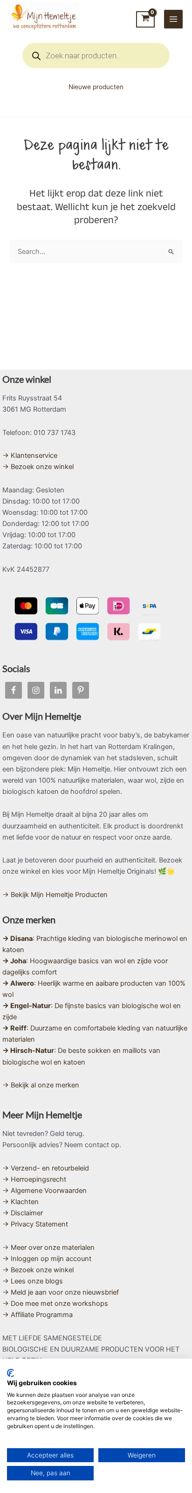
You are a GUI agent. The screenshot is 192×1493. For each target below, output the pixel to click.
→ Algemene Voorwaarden (44, 1190)
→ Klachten (20, 1202)
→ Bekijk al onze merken (40, 1085)
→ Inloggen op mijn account (46, 1259)
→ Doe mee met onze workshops (55, 1303)
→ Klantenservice (29, 455)
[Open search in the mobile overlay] (96, 55)
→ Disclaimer (22, 1213)
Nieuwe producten (96, 87)
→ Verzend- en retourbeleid (45, 1168)
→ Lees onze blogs (32, 1281)
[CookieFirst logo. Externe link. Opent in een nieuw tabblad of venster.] (10, 1373)
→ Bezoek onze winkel (38, 467)
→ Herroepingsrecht (34, 1179)
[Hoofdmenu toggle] (173, 19)
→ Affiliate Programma (37, 1315)
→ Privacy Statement (35, 1224)
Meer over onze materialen (53, 1247)
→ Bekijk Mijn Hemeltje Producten (55, 894)
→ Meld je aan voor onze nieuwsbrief (60, 1292)
